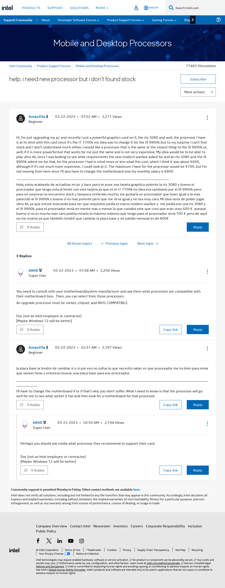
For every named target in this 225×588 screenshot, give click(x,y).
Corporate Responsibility (165, 525)
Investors (120, 525)
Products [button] (31, 7)
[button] (207, 118)
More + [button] (102, 7)
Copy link (170, 329)
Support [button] (55, 7)
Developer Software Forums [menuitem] (77, 19)
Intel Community (20, 65)
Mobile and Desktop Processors (97, 65)
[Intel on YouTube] (70, 541)
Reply (197, 226)
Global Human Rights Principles (67, 569)
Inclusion (195, 525)
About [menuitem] (46, 19)
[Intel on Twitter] (49, 541)
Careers (137, 525)
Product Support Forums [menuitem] (124, 19)
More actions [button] (194, 91)
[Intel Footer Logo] (14, 549)
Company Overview (51, 525)
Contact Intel (80, 525)
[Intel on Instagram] (81, 541)
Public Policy (46, 530)
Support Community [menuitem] (18, 19)
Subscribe (198, 79)
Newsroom (101, 525)
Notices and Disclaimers (50, 566)
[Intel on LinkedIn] (60, 541)
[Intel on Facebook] (38, 541)
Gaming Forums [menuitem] (163, 19)
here (136, 489)
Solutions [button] (79, 7)
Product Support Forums (54, 65)
